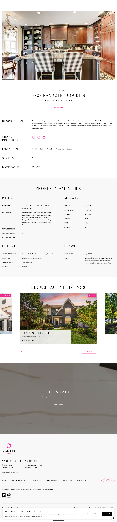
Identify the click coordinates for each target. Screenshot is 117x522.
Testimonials (67, 480)
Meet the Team (52, 480)
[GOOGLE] (103, 480)
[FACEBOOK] (113, 480)
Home (4, 480)
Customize (96, 513)
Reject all (85, 513)
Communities (36, 480)
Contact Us (81, 480)
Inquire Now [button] (58, 107)
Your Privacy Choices (58, 520)
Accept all (107, 513)
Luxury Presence (17, 508)
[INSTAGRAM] (108, 480)
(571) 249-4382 (7, 465)
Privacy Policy (110, 508)
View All (89, 351)
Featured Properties (19, 480)
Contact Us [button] (58, 404)
